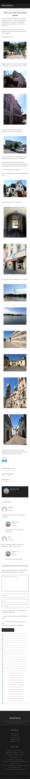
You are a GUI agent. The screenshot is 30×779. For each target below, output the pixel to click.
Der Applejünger (7, 765)
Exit (19, 758)
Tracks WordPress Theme (8, 777)
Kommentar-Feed (15, 739)
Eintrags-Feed (15, 737)
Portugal (20, 750)
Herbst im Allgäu (19, 752)
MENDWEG (7, 5)
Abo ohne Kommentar (16, 625)
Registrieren (15, 733)
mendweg (15, 11)
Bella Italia (19, 756)
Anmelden (15, 735)
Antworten (10, 510)
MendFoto (22, 11)
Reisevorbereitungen (8, 470)
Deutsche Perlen (7, 476)
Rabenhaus (10, 750)
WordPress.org (15, 741)
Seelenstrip (19, 759)
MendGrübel (13, 481)
